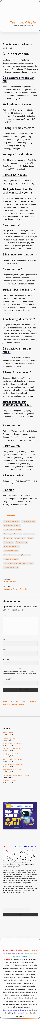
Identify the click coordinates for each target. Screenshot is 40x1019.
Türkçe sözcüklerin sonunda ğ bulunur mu (16, 555)
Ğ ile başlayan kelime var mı (12, 534)
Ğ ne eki (30, 538)
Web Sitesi (6, 659)
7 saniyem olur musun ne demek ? (13, 748)
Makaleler (11, 516)
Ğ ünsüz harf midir (21, 542)
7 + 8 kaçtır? (7, 679)
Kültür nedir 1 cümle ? (9, 780)
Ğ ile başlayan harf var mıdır (12, 530)
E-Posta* (5, 649)
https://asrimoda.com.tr (27, 701)
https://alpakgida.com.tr (9, 704)
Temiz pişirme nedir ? (9, 733)
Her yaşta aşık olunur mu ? (11, 738)
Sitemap (22, 704)
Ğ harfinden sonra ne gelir (12, 525)
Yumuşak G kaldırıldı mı (11, 567)
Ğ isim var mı (8, 538)
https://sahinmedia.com (9, 701)
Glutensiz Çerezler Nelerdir (15, 589)
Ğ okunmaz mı (8, 542)
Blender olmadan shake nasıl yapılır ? (14, 743)
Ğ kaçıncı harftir (20, 538)
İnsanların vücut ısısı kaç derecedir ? (13, 759)
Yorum (4, 615)
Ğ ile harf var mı (29, 534)
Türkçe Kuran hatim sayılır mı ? (12, 770)
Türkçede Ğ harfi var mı (11, 559)
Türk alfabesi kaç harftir (11, 551)
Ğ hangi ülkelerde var (28, 521)
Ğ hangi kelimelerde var (11, 521)
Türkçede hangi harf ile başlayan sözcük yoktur (18, 563)
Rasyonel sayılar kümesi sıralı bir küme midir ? (17, 775)
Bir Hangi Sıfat (10, 581)
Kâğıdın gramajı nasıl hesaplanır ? (13, 764)
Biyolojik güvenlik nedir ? (10, 754)
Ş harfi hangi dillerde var (11, 546)
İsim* (4, 639)
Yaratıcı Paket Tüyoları (23, 23)
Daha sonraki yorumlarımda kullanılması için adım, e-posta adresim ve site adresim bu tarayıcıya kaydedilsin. (19, 673)
